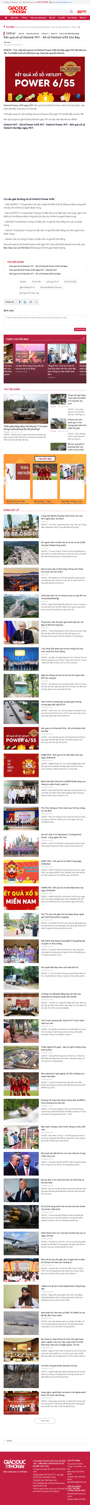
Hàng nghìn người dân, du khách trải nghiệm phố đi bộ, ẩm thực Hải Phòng (63, 1393)
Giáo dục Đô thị (32, 34)
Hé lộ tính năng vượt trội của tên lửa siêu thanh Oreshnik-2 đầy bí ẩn (63, 1207)
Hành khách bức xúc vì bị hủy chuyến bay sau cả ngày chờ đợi (63, 1234)
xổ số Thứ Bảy (70, 282)
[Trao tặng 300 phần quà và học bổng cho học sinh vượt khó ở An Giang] (21, 659)
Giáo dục (14, 18)
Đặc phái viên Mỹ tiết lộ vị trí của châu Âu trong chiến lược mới (63, 1154)
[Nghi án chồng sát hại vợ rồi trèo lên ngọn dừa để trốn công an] (21, 685)
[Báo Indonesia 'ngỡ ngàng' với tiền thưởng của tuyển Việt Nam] (18, 481)
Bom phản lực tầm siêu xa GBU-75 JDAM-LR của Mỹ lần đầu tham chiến (63, 1314)
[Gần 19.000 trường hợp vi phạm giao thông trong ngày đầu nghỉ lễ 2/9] (21, 712)
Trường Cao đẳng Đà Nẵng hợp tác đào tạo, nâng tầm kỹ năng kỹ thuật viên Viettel (61, 995)
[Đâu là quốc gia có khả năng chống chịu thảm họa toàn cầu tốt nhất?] (21, 579)
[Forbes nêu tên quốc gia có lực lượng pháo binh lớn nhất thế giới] (58, 423)
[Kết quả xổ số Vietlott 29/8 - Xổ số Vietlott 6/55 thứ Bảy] (21, 739)
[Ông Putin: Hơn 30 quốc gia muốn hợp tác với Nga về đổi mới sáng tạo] (21, 632)
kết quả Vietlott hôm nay (51, 287)
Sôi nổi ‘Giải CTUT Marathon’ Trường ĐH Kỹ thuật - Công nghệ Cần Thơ (61, 836)
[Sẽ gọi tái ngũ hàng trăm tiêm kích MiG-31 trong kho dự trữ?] (58, 399)
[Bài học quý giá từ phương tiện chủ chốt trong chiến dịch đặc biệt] (58, 448)
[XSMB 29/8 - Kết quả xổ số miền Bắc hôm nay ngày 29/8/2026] (21, 765)
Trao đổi (61, 18)
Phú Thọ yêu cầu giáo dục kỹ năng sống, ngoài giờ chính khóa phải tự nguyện (62, 915)
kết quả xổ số (52, 282)
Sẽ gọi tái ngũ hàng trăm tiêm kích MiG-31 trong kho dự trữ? (77, 399)
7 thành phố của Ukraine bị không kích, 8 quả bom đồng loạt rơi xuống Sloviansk (61, 1420)
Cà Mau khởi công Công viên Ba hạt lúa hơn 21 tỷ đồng (63, 1500)
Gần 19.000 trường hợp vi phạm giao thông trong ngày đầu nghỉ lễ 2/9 (61, 703)
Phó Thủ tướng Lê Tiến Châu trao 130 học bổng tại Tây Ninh (63, 809)
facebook (20, 302)
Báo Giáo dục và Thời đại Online (17, 10)
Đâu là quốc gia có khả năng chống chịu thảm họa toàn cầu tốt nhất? (62, 570)
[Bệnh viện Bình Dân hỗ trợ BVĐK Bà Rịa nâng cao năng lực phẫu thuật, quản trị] (21, 792)
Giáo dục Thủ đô (81, 11)
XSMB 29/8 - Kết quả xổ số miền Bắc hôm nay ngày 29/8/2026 (62, 756)
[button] (76, 338)
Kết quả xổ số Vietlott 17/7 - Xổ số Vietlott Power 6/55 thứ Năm (38, 266)
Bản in (31, 302)
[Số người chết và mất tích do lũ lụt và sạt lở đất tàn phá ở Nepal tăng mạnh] (21, 553)
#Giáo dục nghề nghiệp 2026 (25, 27)
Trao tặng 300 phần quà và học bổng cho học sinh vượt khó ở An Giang (62, 650)
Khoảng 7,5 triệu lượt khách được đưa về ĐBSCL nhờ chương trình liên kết (62, 369)
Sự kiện (10, 27)
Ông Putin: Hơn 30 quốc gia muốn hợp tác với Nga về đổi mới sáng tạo (62, 623)
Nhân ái (83, 18)
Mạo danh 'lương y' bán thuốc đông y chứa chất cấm (44, 504)
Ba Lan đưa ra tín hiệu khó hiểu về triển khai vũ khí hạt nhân (62, 1181)
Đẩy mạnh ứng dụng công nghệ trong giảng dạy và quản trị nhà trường (63, 942)
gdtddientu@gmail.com (64, 2)
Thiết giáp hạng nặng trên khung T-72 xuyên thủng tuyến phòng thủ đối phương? (26, 427)
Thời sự (24, 18)
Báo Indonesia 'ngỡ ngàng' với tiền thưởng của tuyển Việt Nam (17, 504)
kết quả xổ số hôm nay (29, 293)
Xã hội (21, 34)
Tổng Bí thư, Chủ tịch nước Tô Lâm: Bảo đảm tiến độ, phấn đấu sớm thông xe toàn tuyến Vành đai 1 (30, 370)
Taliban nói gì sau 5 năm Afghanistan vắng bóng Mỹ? (63, 1287)
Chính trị (45, 34)
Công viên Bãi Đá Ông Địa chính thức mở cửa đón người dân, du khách (61, 517)
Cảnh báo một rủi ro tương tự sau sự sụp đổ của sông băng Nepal (63, 597)
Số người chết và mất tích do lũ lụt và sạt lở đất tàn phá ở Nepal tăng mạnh (63, 544)
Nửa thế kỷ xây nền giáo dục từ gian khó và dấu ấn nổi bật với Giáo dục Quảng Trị (63, 1261)
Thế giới (6, 432)
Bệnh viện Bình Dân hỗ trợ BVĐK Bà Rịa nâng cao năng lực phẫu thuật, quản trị (63, 783)
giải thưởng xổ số (27, 287)
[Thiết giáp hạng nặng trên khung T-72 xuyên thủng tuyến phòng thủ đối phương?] (26, 409)
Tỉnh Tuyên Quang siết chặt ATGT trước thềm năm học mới (62, 1022)
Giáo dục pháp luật (38, 18)
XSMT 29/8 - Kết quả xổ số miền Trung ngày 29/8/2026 (61, 862)
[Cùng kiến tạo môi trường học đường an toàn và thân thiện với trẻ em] (72, 481)
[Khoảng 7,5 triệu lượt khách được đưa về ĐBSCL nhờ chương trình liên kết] (62, 353)
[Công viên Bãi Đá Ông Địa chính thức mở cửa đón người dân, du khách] (21, 526)
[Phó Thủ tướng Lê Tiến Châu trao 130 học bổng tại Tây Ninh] (21, 818)
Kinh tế (54, 34)
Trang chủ (6, 17)
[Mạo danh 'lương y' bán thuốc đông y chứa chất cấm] (45, 481)
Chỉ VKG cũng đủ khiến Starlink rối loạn (59, 1366)
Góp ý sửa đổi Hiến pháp (69, 34)
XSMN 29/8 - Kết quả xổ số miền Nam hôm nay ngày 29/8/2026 (62, 889)
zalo (25, 302)
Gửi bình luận (80, 329)
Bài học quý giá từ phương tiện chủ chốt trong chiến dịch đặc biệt (76, 448)
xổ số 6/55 (36, 282)
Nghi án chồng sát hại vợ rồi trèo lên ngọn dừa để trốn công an (62, 676)
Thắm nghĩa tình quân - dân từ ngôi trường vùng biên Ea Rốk (63, 1048)
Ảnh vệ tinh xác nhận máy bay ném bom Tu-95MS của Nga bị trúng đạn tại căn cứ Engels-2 (63, 1473)
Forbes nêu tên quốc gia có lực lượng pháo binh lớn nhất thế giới (77, 424)
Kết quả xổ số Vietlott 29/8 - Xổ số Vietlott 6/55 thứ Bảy (63, 729)
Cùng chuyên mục (17, 339)
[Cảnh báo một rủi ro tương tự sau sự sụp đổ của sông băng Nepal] (21, 606)
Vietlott (23, 282)
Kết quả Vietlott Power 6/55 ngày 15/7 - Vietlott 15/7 (33, 270)
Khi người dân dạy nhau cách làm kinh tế (59, 967)
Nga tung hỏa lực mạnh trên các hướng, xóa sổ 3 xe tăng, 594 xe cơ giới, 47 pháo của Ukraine (63, 1447)
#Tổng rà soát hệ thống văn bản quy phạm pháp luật (53, 27)
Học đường (72, 18)
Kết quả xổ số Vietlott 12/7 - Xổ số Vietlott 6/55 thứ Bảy (35, 274)
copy (36, 302)
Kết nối (52, 18)
